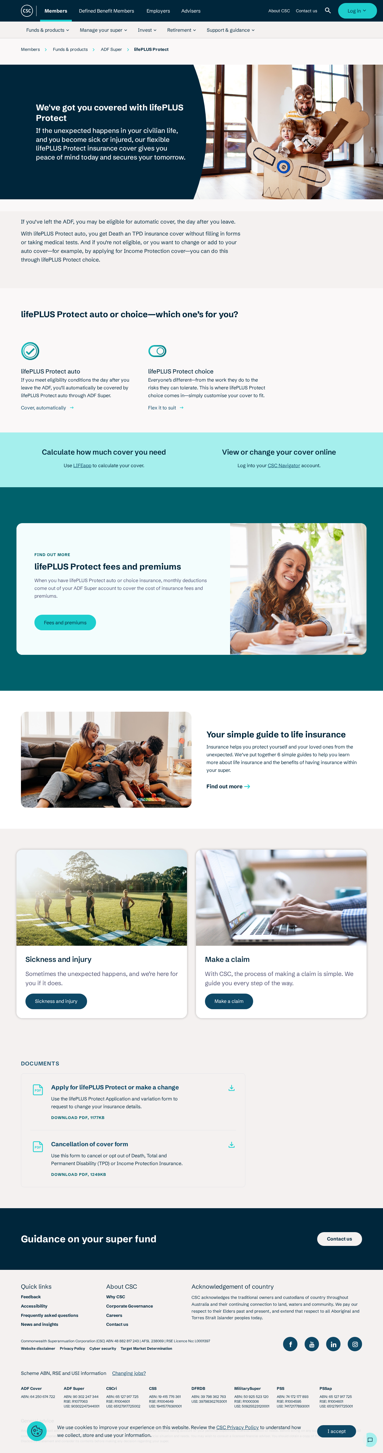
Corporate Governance (129, 1306)
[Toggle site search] (329, 11)
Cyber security (102, 1348)
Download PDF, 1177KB (78, 1117)
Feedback (31, 1296)
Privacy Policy (72, 1348)
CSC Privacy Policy (237, 1427)
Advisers (191, 15)
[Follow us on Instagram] (355, 1344)
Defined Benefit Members (106, 15)
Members (56, 15)
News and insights (39, 1324)
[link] (48, 30)
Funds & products (70, 49)
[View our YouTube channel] (312, 1344)
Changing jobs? (129, 1373)
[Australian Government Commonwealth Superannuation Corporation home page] (27, 11)
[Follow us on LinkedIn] (333, 1344)
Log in (358, 13)
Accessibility (34, 1306)
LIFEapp (82, 465)
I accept (337, 1431)
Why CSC (115, 1296)
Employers (158, 15)
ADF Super (111, 49)
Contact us (306, 13)
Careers (114, 1315)
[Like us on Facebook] (290, 1344)
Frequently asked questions (49, 1315)
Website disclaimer (38, 1348)
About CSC (279, 13)
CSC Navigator (284, 465)
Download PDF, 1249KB (78, 1174)
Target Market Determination (146, 1348)
